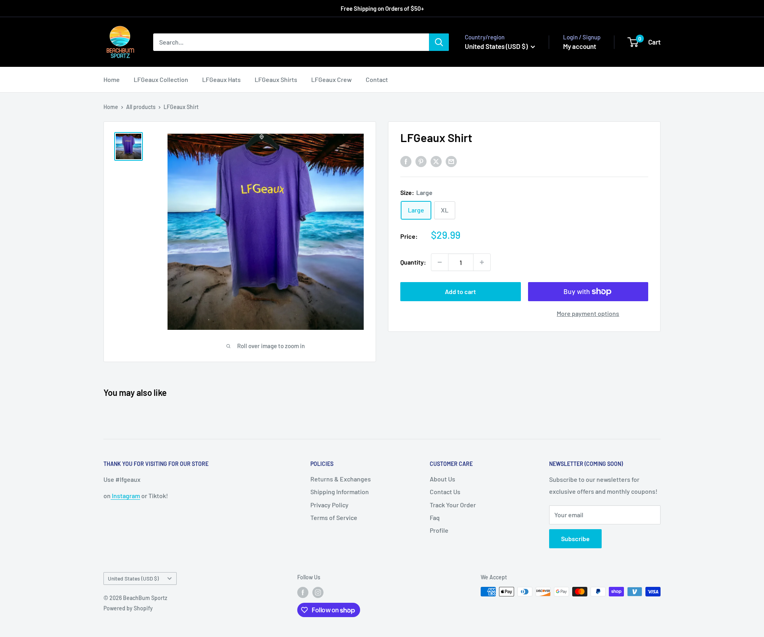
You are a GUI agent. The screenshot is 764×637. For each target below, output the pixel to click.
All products (141, 106)
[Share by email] (451, 161)
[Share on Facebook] (405, 161)
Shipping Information (339, 491)
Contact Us (445, 491)
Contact (377, 79)
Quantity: (413, 262)
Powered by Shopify (128, 608)
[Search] (439, 42)
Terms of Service (333, 517)
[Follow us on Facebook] (302, 592)
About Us (442, 479)
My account (579, 46)
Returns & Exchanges (340, 479)
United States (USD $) (133, 578)
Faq (435, 517)
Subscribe (575, 538)
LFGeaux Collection (161, 79)
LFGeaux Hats (221, 79)
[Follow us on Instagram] (318, 592)
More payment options (588, 313)
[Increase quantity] (482, 262)
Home (111, 79)
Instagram (125, 495)
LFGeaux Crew (331, 79)
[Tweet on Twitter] (436, 161)
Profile (439, 530)
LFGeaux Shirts (276, 79)
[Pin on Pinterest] (421, 161)
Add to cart (460, 291)
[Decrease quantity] (439, 262)
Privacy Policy (329, 504)
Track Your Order (453, 504)
